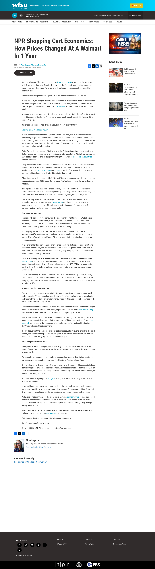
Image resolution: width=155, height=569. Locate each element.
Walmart (41, 170)
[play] (14, 15)
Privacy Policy (89, 544)
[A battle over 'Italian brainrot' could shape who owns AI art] (116, 122)
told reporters (51, 413)
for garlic (51, 378)
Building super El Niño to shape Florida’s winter (130, 71)
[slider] (24, 15)
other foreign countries (82, 157)
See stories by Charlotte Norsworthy (30, 462)
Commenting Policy (119, 544)
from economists (64, 82)
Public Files (116, 539)
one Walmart (60, 106)
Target (48, 170)
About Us (60, 539)
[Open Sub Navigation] (23, 22)
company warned (74, 397)
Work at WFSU (62, 544)
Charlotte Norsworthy (38, 65)
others (57, 170)
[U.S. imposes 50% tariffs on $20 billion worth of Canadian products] (116, 88)
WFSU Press (94, 22)
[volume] (21, 15)
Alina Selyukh (25, 65)
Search (120, 22)
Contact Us (88, 539)
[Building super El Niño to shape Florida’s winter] (116, 72)
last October (27, 261)
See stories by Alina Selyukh (38, 447)
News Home (17, 22)
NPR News (127, 84)
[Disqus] (77, 503)
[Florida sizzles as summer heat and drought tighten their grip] (116, 106)
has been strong (86, 309)
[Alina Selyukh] (19, 445)
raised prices (57, 202)
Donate (137, 5)
